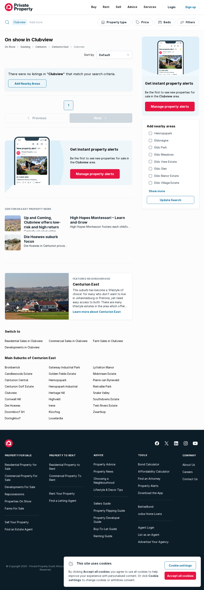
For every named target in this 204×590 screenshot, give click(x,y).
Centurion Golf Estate (19, 386)
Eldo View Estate (165, 161)
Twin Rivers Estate (105, 405)
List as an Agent (148, 534)
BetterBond (145, 506)
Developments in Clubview (22, 347)
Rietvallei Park (102, 386)
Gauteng (25, 46)
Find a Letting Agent (62, 500)
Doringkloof (13, 418)
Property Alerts (148, 485)
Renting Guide (103, 536)
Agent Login (146, 527)
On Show (10, 46)
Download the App (150, 493)
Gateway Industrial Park (64, 367)
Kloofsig (54, 412)
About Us (188, 464)
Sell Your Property (17, 522)
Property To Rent (62, 455)
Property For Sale (18, 455)
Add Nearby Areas (27, 83)
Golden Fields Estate (62, 373)
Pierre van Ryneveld (106, 380)
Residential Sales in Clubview (24, 341)
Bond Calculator (148, 464)
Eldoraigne (161, 140)
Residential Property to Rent (64, 466)
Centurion (41, 46)
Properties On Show (18, 501)
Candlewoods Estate (18, 373)
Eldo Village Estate (166, 182)
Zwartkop (99, 412)
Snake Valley (101, 392)
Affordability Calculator (154, 471)
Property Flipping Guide (109, 510)
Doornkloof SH (15, 412)
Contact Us (190, 479)
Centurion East (60, 46)
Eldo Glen (160, 168)
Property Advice (104, 464)
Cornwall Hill (13, 399)
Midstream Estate (104, 373)
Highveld (54, 399)
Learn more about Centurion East (97, 311)
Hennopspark (163, 133)
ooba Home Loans (150, 513)
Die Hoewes (12, 405)
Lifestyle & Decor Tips (108, 489)
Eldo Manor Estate (166, 175)
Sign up (190, 7)
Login (172, 7)
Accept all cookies (180, 575)
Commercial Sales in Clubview (68, 341)
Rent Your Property (62, 493)
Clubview (79, 46)
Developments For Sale (20, 487)
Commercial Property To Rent (65, 477)
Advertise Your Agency (153, 541)
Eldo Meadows (164, 154)
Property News (103, 471)
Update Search (170, 200)
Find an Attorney (149, 478)
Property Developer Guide (107, 519)
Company (189, 455)
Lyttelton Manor (103, 367)
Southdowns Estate (106, 399)
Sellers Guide (102, 503)
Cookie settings (180, 565)
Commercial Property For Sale (21, 477)
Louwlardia (56, 418)
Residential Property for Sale (21, 466)
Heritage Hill (57, 392)
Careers (187, 472)
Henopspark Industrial (63, 386)
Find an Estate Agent (19, 529)
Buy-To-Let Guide (105, 529)
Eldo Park (160, 147)
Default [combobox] (104, 55)
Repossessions (14, 494)
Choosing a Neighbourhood (104, 480)
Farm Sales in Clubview (108, 341)
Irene (52, 405)
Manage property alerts (170, 107)
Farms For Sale (14, 508)
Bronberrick (12, 367)
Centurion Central (16, 380)
